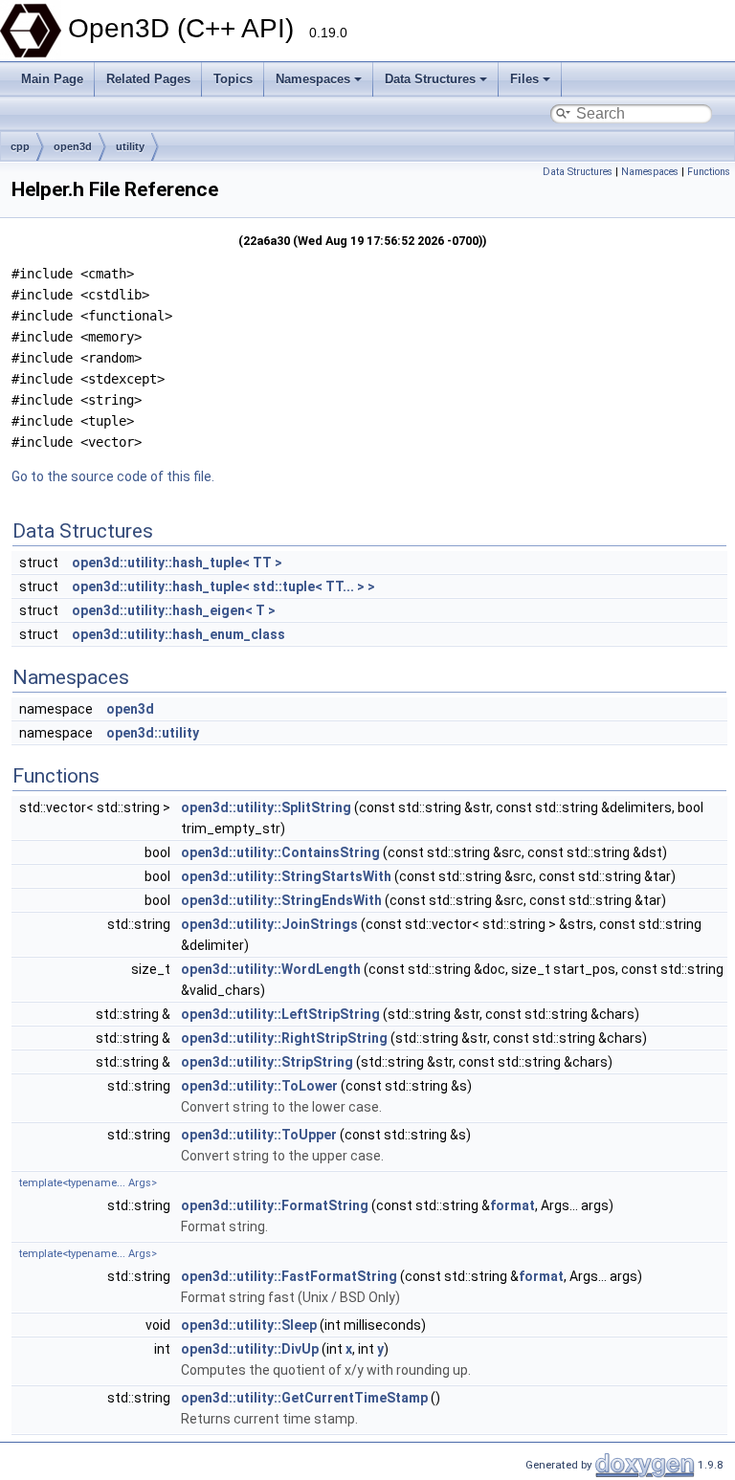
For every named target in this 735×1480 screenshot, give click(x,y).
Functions (708, 172)
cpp (20, 146)
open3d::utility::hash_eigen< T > (174, 610)
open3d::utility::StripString (267, 1062)
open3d (73, 146)
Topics (233, 79)
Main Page (52, 79)
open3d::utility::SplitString (266, 807)
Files (524, 79)
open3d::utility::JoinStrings (269, 924)
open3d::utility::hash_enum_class (178, 634)
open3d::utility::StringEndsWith (281, 900)
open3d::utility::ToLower (259, 1085)
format (512, 1205)
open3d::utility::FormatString (274, 1205)
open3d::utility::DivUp (250, 1349)
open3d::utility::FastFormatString (289, 1276)
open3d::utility (152, 732)
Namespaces (313, 79)
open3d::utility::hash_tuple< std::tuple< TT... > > (223, 586)
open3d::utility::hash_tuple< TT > (177, 562)
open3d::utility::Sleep (249, 1325)
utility (130, 146)
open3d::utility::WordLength (271, 969)
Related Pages (148, 79)
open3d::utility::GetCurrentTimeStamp (304, 1397)
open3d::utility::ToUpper (259, 1134)
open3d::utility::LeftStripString (280, 1014)
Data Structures (430, 79)
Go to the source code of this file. (112, 476)
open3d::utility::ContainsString (280, 852)
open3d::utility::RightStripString (284, 1038)
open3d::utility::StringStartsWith (286, 876)
